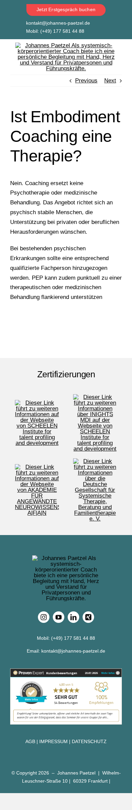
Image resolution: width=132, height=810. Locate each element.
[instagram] (43, 617)
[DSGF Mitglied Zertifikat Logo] (95, 461)
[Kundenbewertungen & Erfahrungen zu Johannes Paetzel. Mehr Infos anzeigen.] (66, 696)
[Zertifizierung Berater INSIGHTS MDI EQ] (95, 397)
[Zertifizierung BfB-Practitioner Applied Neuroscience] (37, 467)
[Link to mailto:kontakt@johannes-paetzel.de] (16, 23)
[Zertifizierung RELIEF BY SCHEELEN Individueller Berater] (37, 403)
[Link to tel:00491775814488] (16, 32)
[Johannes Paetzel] (66, 45)
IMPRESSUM (53, 741)
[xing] (88, 617)
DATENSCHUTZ (89, 741)
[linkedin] (73, 617)
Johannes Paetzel (76, 773)
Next (110, 80)
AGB (30, 741)
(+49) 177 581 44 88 (62, 31)
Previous (86, 80)
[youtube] (58, 617)
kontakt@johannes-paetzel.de (58, 23)
